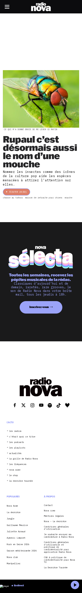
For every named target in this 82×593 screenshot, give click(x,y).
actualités (15, 453)
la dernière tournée (21, 481)
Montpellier (13, 563)
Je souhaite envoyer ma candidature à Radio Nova (59, 535)
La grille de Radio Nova (23, 458)
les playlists (17, 448)
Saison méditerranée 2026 (21, 550)
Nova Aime (12, 505)
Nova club (12, 557)
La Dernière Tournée (56, 567)
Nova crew (49, 510)
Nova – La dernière (55, 521)
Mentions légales (54, 516)
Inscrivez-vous (39, 307)
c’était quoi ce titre (22, 436)
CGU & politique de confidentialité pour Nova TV (59, 559)
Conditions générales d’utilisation (56, 528)
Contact (48, 505)
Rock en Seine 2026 (18, 544)
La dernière (13, 512)
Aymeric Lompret (16, 537)
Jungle (10, 518)
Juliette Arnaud (16, 531)
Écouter (18, 192)
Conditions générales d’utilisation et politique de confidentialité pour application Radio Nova (57, 547)
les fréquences (18, 464)
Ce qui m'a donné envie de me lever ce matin (30, 129)
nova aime (14, 470)
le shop (13, 475)
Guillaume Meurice (17, 525)
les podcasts (16, 442)
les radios (15, 431)
